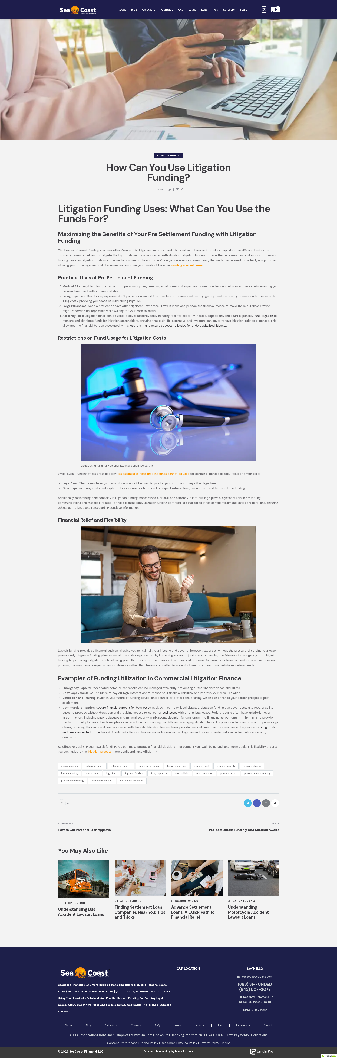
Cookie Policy (149, 1043)
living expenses (159, 773)
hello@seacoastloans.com (254, 976)
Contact (136, 1025)
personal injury (228, 773)
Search (268, 1025)
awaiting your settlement (188, 265)
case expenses (69, 766)
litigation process (99, 751)
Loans (177, 1025)
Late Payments (238, 1035)
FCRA (208, 1035)
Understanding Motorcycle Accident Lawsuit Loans (248, 912)
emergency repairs (149, 766)
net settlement (204, 773)
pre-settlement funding (257, 773)
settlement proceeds (131, 780)
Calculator (111, 1025)
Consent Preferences (122, 1043)
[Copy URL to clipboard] (182, 189)
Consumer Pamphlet (113, 1035)
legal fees (111, 773)
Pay (220, 1025)
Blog (88, 1025)
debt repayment (94, 766)
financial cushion (176, 766)
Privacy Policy (209, 1043)
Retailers (241, 1025)
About (68, 1025)
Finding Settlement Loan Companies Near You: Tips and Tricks (140, 912)
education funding (121, 766)
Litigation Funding (168, 155)
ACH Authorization (83, 1035)
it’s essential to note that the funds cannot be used (153, 474)
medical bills (182, 773)
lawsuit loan (92, 773)
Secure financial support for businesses (123, 708)
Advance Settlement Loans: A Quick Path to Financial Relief (192, 912)
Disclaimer (168, 1043)
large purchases (252, 766)
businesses (169, 712)
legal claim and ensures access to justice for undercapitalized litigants (178, 326)
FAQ (157, 1025)
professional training (72, 780)
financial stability (226, 766)
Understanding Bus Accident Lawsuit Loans (81, 912)
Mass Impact (184, 1051)
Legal (198, 1025)
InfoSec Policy (187, 1043)
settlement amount (102, 780)
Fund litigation (263, 316)
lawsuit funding (69, 773)
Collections (259, 1035)
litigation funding (134, 773)
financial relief (201, 766)
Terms (225, 1043)
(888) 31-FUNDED (255, 984)
